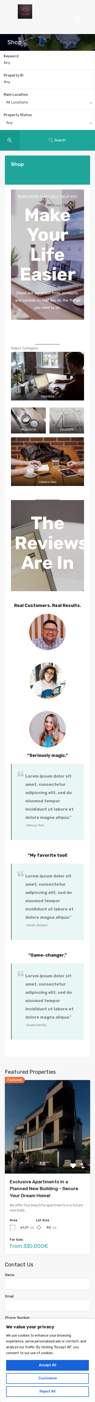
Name (9, 1275)
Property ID (13, 76)
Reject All (47, 1391)
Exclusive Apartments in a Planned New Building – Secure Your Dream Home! (44, 1188)
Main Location (16, 95)
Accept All (47, 1365)
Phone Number (17, 1317)
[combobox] (47, 103)
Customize (47, 1378)
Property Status (18, 115)
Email (9, 1296)
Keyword (11, 56)
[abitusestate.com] (25, 11)
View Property (48, 1155)
